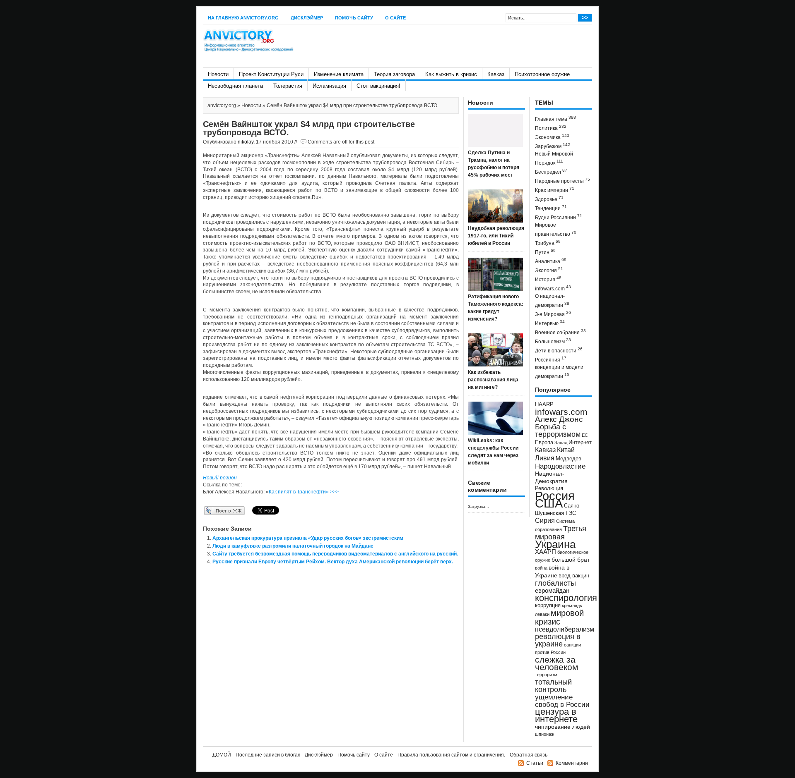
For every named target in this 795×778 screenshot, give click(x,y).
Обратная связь (528, 755)
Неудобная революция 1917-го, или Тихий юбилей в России (496, 235)
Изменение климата (339, 74)
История (548, 278)
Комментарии (572, 763)
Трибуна (548, 242)
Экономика (552, 136)
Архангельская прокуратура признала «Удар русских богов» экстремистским (307, 538)
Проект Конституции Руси (271, 74)
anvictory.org (221, 105)
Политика (550, 127)
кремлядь (572, 605)
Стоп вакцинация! (378, 86)
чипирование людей (562, 726)
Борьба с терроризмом (558, 430)
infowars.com (553, 288)
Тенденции (551, 207)
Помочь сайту (354, 17)
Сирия (545, 520)
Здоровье (549, 198)
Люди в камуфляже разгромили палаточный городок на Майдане (292, 546)
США (549, 503)
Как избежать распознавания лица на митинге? (493, 379)
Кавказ (495, 74)
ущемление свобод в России (562, 701)
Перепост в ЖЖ (212, 510)
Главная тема (555, 118)
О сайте (395, 17)
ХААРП (545, 551)
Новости (218, 74)
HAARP (544, 404)
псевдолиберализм (564, 629)
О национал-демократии (552, 300)
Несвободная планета (235, 86)
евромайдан (552, 590)
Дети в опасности (559, 350)
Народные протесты (562, 180)
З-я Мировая (553, 313)
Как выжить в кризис (451, 74)
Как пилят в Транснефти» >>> (304, 492)
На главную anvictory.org (243, 17)
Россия (555, 496)
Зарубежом (552, 145)
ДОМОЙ (221, 755)
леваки (542, 614)
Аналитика (550, 260)
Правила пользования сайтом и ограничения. (451, 755)
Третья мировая (560, 532)
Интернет (580, 442)
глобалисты (555, 583)
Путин (545, 251)
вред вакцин (574, 575)
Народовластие (560, 466)
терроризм (546, 674)
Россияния (550, 359)
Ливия (544, 458)
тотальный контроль (553, 686)
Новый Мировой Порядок (554, 158)
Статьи (534, 763)
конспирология (566, 598)
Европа (544, 442)
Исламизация (329, 86)
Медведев (568, 459)
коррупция (548, 605)
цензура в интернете (556, 715)
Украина (555, 544)
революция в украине (558, 640)
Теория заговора (394, 74)
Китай (566, 449)
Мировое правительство (555, 229)
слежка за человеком (556, 663)
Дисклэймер (307, 17)
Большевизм (553, 341)
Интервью (550, 322)
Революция (549, 488)
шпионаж (544, 734)
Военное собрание (560, 331)
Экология (549, 269)
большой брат (571, 559)
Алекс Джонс (559, 419)
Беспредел (551, 171)
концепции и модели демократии (559, 371)
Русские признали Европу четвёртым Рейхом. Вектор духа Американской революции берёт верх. (332, 562)
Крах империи (554, 189)
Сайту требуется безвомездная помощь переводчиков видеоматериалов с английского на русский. (335, 554)
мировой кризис (559, 617)
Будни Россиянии (558, 216)
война (541, 567)
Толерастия (287, 86)
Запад (560, 442)
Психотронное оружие (542, 74)
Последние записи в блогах (268, 755)
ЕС (585, 435)
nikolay (245, 142)
